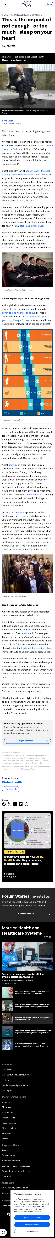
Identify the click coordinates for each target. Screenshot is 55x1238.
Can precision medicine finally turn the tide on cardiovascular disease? (32, 992)
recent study (27, 633)
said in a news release (31, 225)
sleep (48, 131)
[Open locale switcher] (3, 1232)
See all (48, 937)
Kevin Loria (7, 121)
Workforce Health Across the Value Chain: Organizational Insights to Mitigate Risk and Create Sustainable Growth (33, 1033)
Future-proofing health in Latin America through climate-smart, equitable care (32, 1005)
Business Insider (14, 60)
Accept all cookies (32, 1225)
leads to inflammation (33, 648)
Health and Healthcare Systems (22, 15)
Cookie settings (32, 1232)
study (14, 464)
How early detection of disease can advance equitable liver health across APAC (31, 1046)
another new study (16, 512)
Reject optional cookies (32, 1218)
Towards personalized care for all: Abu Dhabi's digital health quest (23, 975)
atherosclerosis (32, 494)
